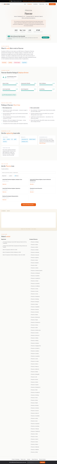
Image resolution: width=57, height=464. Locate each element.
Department (4, 175)
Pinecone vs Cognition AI (35, 278)
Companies (29, 4)
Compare (28, 459)
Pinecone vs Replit (34, 402)
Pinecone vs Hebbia (34, 337)
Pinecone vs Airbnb (34, 247)
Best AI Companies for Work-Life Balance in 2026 (11, 252)
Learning (10, 62)
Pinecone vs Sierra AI (34, 413)
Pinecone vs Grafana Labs (35, 330)
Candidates (35, 4)
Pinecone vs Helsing (34, 340)
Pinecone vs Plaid (33, 389)
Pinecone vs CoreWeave (35, 286)
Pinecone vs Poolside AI (35, 392)
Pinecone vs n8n (33, 376)
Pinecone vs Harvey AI (34, 335)
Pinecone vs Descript (34, 309)
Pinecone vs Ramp (34, 400)
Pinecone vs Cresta (34, 288)
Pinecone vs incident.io (34, 348)
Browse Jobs (23, 459)
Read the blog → (42, 143)
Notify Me (42, 462)
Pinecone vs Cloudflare (34, 275)
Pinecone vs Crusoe (34, 291)
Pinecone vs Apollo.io (34, 257)
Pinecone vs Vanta (34, 436)
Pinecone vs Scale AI (34, 410)
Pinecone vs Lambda (34, 353)
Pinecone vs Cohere (34, 280)
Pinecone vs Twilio (34, 433)
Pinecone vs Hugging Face (35, 345)
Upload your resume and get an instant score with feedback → (34, 1)
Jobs (25, 4)
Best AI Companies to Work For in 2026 (9, 249)
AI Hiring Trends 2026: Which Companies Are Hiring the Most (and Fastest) (14, 246)
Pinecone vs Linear (34, 358)
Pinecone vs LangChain (35, 356)
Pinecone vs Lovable (34, 361)
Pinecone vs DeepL (34, 304)
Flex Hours (4, 62)
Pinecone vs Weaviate (34, 446)
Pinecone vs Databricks (35, 296)
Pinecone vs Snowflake (34, 415)
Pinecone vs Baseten (34, 262)
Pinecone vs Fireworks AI (35, 322)
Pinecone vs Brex (33, 265)
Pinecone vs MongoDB (34, 374)
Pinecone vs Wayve (34, 444)
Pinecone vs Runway (34, 405)
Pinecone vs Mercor (34, 363)
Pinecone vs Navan (34, 379)
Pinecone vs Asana (34, 260)
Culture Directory (35, 459)
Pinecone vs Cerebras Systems (36, 270)
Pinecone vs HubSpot (34, 343)
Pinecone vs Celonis (34, 267)
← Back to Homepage (15, 459)
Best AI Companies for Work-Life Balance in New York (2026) (13, 254)
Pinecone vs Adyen (34, 244)
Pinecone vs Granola (34, 332)
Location (11, 175)
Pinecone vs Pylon (34, 397)
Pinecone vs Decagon (34, 301)
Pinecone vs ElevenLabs (35, 317)
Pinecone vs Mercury (34, 366)
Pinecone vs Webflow (34, 449)
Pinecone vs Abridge (34, 241)
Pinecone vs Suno (33, 420)
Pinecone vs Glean (34, 327)
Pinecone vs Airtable (34, 249)
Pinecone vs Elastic (34, 314)
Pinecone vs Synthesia (34, 426)
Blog (46, 4)
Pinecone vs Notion (34, 382)
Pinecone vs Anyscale (34, 254)
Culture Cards (41, 4)
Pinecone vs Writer (34, 452)
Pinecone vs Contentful (34, 283)
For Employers (52, 4)
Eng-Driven (24, 62)
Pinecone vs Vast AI (34, 439)
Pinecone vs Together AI (35, 431)
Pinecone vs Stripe (34, 418)
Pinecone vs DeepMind (34, 306)
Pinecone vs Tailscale (34, 428)
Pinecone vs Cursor (34, 293)
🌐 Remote (16, 175)
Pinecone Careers (42, 459)
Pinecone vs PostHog (34, 395)
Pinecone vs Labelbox (34, 350)
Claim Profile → (45, 37)
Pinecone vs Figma (34, 319)
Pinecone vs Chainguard (35, 273)
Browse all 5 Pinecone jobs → (28, 204)
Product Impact (17, 62)
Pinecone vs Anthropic (34, 252)
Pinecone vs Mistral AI (34, 369)
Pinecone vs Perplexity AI (35, 387)
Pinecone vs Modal (34, 371)
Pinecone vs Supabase (34, 423)
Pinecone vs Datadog (34, 299)
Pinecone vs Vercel (34, 441)
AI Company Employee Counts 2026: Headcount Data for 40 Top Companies (14, 242)
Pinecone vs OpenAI (34, 384)
